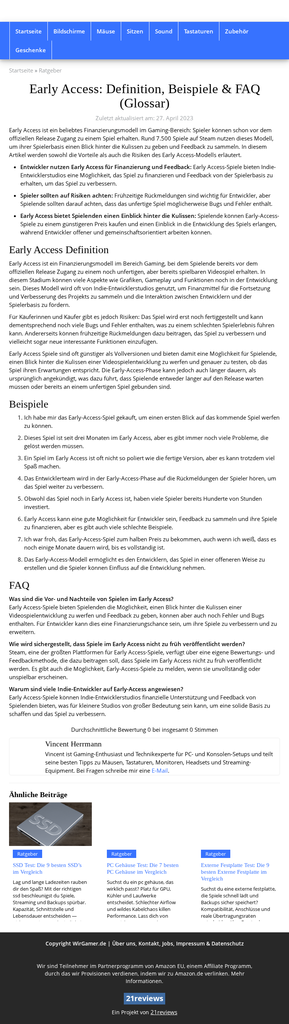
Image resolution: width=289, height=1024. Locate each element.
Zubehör (236, 31)
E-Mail (160, 771)
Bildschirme (69, 31)
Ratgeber (50, 70)
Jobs (167, 943)
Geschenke (30, 50)
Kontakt (148, 943)
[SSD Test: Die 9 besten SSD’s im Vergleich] (50, 824)
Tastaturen (198, 31)
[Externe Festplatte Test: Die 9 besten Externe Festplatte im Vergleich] (238, 824)
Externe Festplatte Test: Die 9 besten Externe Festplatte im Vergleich (235, 872)
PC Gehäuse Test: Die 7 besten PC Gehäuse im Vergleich (143, 868)
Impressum (190, 943)
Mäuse (106, 31)
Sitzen (135, 31)
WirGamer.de (89, 943)
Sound (163, 31)
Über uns (123, 943)
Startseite (28, 31)
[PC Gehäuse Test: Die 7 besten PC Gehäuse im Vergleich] (144, 824)
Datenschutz (227, 943)
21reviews (164, 1012)
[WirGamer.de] (50, 11)
